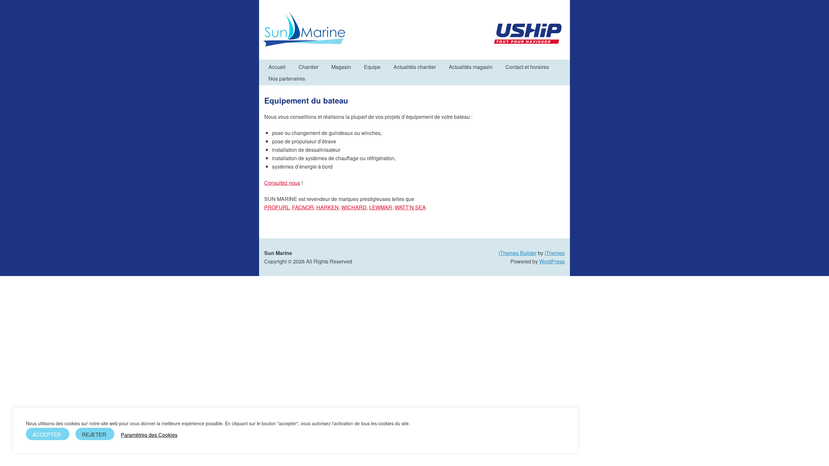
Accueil (277, 67)
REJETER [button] (94, 434)
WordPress (552, 261)
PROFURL (277, 207)
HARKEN (327, 207)
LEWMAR (380, 207)
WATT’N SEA (410, 207)
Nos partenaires (286, 78)
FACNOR (303, 207)
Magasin (341, 67)
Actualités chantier (414, 67)
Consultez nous (282, 182)
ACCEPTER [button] (46, 434)
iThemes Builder (518, 253)
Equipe (372, 67)
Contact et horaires (527, 67)
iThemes (555, 253)
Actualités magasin (471, 67)
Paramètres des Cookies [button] (149, 435)
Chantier (308, 67)
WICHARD (354, 207)
